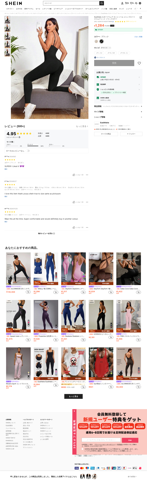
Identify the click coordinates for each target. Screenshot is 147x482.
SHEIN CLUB (10, 449)
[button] (136, 3)
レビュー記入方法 (45, 434)
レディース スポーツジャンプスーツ (89, 13)
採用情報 (8, 431)
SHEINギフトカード (46, 428)
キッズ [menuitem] (121, 9)
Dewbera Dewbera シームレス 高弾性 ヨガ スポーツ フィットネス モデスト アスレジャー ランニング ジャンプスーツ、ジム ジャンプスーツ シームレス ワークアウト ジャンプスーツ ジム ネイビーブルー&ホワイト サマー (74, 336)
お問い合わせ (44, 423)
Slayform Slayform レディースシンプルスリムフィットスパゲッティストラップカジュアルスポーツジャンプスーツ (74, 289)
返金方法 (25, 434)
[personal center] (122, 3)
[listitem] (18, 274)
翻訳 (6, 169)
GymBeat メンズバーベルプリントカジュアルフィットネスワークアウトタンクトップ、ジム (101, 384)
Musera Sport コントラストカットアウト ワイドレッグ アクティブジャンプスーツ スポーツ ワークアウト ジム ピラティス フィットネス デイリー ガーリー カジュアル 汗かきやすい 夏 (18, 384)
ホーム (7, 13)
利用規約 (120, 444)
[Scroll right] (140, 8)
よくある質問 (44, 439)
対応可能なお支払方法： (82, 464)
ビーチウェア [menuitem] (58, 9)
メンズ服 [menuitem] (104, 9)
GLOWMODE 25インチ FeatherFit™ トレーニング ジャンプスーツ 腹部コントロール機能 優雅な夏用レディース (19, 289)
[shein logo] (13, 3)
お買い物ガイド (28, 423)
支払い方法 (26, 425)
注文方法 (25, 436)
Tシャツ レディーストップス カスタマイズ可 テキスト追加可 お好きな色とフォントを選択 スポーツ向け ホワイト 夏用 (74, 382)
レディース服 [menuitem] (46, 9)
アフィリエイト (28, 447)
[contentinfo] (109, 468)
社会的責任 (9, 425)
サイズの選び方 (28, 442)
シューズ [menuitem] (129, 9)
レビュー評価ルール (46, 436)
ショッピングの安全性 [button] (107, 89)
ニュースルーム (10, 428)
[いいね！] (73, 174)
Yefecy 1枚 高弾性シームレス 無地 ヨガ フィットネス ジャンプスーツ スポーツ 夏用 (46, 289)
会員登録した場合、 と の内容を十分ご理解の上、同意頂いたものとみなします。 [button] (109, 445)
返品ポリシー (27, 431)
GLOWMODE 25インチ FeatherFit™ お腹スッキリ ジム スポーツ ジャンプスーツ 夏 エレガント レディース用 (129, 384)
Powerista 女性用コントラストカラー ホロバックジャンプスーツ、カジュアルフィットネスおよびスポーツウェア (46, 336)
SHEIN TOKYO (10, 438)
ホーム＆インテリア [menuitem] (92, 9)
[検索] (101, 3)
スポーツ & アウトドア (17, 13)
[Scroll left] (137, 8)
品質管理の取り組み (12, 446)
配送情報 (25, 428)
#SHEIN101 (9, 440)
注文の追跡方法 (28, 439)
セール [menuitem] (38, 9)
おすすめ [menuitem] (19, 9)
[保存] (139, 63)
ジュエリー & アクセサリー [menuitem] (74, 9)
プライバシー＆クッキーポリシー (104, 444)
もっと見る (73, 396)
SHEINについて (11, 423)
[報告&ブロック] (87, 174)
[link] (127, 3)
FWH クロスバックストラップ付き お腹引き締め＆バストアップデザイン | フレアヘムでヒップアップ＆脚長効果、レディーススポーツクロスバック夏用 (129, 336)
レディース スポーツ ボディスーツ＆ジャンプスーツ (60, 13)
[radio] (96, 41)
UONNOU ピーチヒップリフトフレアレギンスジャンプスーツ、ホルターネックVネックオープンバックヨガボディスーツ (101, 334)
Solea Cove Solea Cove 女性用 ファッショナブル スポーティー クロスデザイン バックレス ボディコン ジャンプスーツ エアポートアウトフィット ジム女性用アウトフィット (129, 289)
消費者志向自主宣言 (12, 443)
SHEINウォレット (45, 431)
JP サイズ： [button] (105, 48)
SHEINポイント (45, 425)
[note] (46, 283)
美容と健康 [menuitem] (113, 9)
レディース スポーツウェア (33, 13)
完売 (114, 63)
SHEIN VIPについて (29, 445)
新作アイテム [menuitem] (28, 9)
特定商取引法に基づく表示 (13, 434)
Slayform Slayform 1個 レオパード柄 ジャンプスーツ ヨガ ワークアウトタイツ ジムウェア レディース (101, 289)
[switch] (28, 151)
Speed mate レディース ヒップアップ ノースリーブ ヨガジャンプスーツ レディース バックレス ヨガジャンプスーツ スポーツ (19, 336)
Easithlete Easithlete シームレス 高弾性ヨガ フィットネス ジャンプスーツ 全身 (46, 382)
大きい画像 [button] (138, 37)
